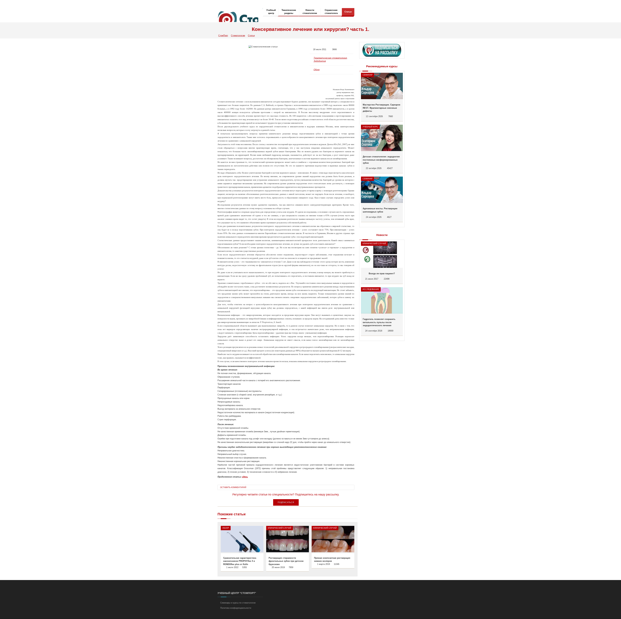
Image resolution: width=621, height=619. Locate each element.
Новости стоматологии (310, 11)
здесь (245, 477)
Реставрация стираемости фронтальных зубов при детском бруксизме (286, 561)
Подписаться (286, 502)
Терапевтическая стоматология (330, 58)
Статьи (348, 12)
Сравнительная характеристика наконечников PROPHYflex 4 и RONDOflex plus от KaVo (239, 561)
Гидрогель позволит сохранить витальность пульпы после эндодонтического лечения (379, 322)
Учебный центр (271, 11)
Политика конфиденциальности (235, 608)
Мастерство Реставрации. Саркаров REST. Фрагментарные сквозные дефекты (381, 107)
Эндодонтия (320, 61)
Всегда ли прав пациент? (382, 273)
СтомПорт (223, 35)
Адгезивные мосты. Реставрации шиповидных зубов (380, 210)
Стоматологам (238, 35)
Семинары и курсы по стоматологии (238, 603)
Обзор (317, 69)
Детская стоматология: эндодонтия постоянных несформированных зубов (381, 159)
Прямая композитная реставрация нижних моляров (332, 559)
